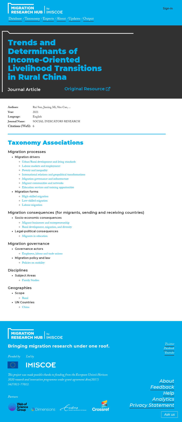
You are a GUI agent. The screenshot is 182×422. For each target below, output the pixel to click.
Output (88, 19)
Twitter (169, 345)
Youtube (169, 353)
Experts (48, 19)
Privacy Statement (152, 405)
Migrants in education (35, 236)
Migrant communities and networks (42, 183)
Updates (74, 19)
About (61, 19)
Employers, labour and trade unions (42, 254)
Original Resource (85, 88)
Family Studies (30, 280)
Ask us (169, 414)
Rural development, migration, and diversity (47, 227)
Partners (34, 365)
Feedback (162, 387)
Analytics (163, 399)
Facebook (169, 349)
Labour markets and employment (41, 166)
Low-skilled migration (35, 201)
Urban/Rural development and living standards (49, 162)
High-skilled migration (35, 196)
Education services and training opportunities (48, 187)
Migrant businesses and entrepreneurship (45, 223)
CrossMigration (36, 8)
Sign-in (168, 8)
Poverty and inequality (34, 170)
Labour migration (32, 205)
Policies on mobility (33, 263)
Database (15, 19)
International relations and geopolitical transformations (53, 175)
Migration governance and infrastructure (45, 179)
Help (168, 393)
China (25, 307)
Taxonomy (32, 19)
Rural (25, 298)
